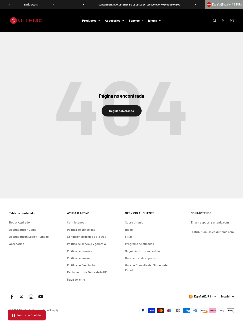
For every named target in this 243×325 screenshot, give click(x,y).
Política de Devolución (81, 265)
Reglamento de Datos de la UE (87, 272)
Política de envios (78, 258)
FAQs (128, 236)
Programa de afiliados (139, 244)
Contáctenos (75, 222)
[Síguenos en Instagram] (31, 296)
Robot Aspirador (20, 222)
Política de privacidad (81, 229)
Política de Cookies (79, 251)
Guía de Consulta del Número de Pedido (146, 267)
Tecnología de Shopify (45, 310)
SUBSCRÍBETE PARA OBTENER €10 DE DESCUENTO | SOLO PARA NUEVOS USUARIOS (136, 4)
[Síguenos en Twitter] (21, 296)
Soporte (134, 20)
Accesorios (112, 20)
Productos (89, 20)
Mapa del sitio (76, 279)
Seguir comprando (121, 111)
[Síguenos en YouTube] (40, 296)
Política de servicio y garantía (86, 244)
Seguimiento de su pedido (142, 251)
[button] (224, 4)
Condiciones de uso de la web (86, 236)
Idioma (152, 20)
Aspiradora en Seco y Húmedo (29, 236)
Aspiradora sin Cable (22, 229)
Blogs (129, 229)
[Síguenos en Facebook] (11, 296)
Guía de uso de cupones (141, 258)
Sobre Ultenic (134, 222)
